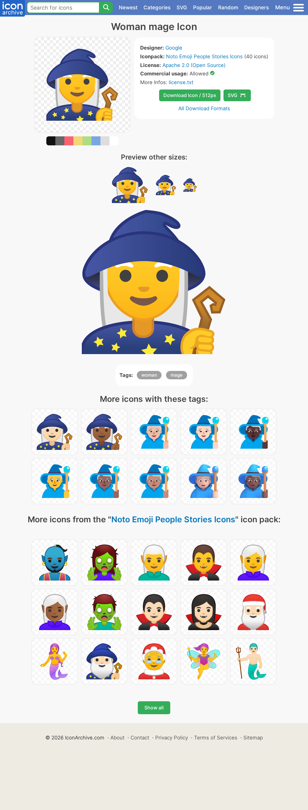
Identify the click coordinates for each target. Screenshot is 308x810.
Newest (128, 8)
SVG (182, 8)
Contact (140, 738)
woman (149, 375)
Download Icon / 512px (189, 95)
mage (177, 375)
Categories (157, 8)
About (117, 738)
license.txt (181, 82)
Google (173, 48)
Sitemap (253, 738)
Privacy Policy (171, 738)
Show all (154, 708)
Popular (202, 8)
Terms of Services (215, 738)
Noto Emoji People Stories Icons (204, 56)
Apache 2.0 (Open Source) (194, 65)
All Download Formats (204, 108)
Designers (256, 8)
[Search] (106, 7)
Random (228, 8)
